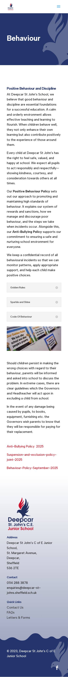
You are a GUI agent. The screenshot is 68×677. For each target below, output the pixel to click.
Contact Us (15, 607)
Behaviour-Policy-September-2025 (32, 468)
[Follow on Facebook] (57, 668)
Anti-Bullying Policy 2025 (25, 446)
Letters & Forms (18, 617)
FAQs (11, 612)
